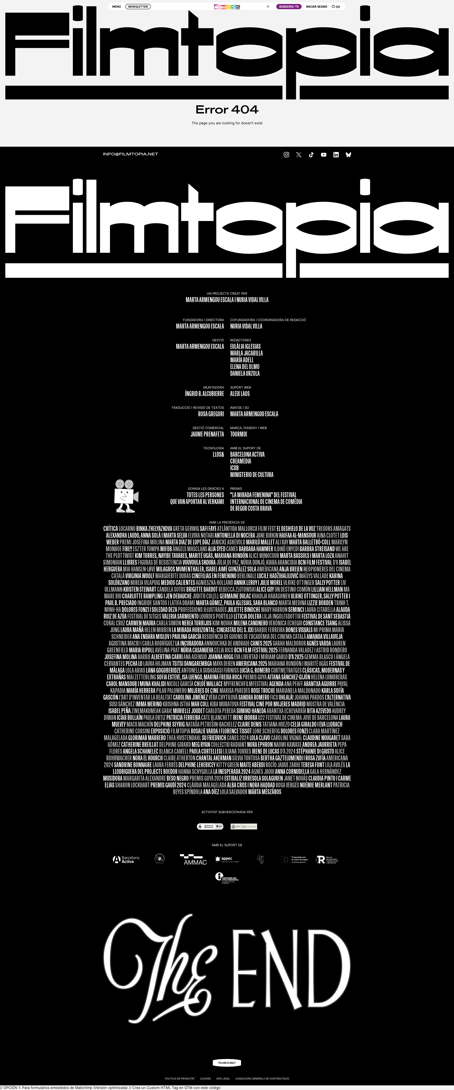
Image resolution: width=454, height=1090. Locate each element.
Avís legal (223, 1078)
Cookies (205, 1078)
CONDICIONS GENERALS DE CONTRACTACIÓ (262, 1078)
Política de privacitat (180, 1078)
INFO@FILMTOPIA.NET (130, 154)
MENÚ (116, 6)
